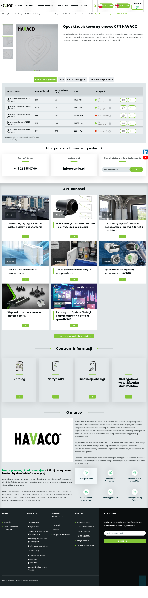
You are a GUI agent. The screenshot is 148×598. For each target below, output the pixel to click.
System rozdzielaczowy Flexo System (38, 532)
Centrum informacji (45, 6)
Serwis (84, 6)
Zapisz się (122, 541)
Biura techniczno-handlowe (11, 528)
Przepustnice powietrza (34, 561)
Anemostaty (33, 550)
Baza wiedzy (62, 6)
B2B (132, 100)
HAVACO (27, 14)
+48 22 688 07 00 (25, 169)
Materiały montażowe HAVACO (81, 14)
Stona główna (7, 14)
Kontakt (74, 6)
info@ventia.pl (74, 169)
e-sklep (137, 3)
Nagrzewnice (33, 527)
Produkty (29, 6)
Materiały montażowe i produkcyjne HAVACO (50, 14)
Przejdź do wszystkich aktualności (72, 336)
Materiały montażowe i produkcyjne (38, 540)
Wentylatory (33, 522)
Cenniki (56, 530)
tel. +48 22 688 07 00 (85, 545)
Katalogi (56, 525)
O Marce (18, 6)
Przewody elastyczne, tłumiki (37, 568)
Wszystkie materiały (61, 534)
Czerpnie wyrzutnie (36, 555)
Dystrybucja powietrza (38, 546)
